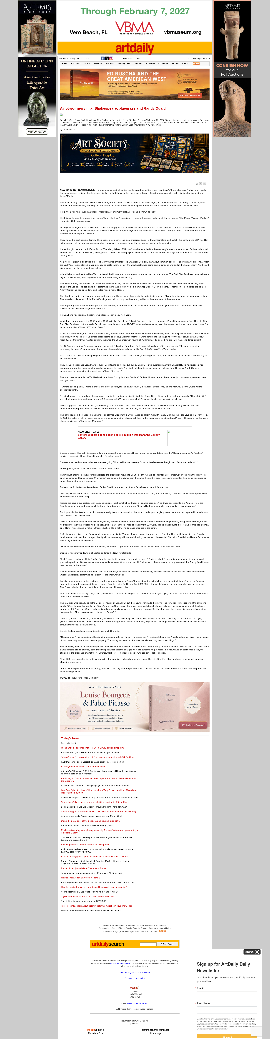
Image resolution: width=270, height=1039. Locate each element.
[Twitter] (107, 60)
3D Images (144, 931)
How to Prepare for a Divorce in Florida (80, 877)
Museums (110, 63)
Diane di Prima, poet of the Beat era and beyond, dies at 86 (90, 821)
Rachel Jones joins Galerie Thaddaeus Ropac (83, 868)
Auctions (159, 928)
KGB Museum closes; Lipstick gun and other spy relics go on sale (93, 762)
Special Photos (118, 928)
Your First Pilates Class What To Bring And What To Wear (89, 891)
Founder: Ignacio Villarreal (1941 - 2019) (135, 994)
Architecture (150, 925)
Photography (161, 925)
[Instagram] (111, 60)
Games (138, 63)
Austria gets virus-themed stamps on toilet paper (85, 844)
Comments (163, 63)
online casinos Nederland (121, 963)
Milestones (130, 925)
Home (65, 63)
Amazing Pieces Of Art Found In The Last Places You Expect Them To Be (97, 882)
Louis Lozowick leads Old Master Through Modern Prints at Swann (94, 807)
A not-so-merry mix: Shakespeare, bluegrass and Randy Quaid (92, 816)
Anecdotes (107, 931)
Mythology (134, 931)
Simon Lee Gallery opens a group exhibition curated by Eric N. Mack (95, 802)
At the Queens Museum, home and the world (83, 766)
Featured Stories (147, 928)
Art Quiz (116, 931)
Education (124, 931)
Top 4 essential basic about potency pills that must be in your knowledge (96, 906)
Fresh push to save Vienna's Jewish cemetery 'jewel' (87, 825)
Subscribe (150, 63)
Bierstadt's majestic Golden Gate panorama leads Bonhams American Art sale (99, 797)
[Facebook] (103, 60)
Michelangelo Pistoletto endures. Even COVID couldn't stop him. (92, 747)
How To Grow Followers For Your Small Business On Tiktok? (91, 910)
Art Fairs (166, 928)
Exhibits (115, 925)
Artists (87, 63)
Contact (185, 63)
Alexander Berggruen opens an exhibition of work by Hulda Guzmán (94, 856)
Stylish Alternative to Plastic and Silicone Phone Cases (88, 896)
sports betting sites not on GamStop (135, 973)
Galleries (98, 63)
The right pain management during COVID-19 (83, 901)
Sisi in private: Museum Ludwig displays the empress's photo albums (95, 785)
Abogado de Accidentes (135, 978)
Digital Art (140, 925)
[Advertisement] (173, 758)
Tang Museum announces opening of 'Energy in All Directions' (91, 873)
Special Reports (133, 928)
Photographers (125, 63)
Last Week (76, 63)
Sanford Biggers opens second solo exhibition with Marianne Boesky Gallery (98, 811)
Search (175, 63)
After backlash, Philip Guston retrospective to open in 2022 (90, 752)
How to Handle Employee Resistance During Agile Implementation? (94, 887)
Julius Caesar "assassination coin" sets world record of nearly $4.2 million (97, 757)
